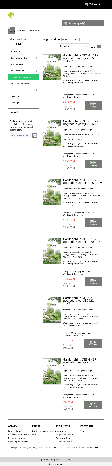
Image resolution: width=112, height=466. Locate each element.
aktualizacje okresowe (20, 83)
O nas (82, 431)
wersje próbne (17, 96)
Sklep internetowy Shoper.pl (56, 464)
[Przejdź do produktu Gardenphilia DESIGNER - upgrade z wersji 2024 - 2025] (52, 371)
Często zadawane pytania (44, 431)
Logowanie (61, 431)
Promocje (15, 102)
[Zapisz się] (34, 135)
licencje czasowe (17, 70)
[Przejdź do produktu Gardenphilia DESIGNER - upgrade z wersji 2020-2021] (52, 251)
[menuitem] (21, 30)
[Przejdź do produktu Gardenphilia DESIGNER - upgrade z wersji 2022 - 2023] (52, 310)
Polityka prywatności (18, 441)
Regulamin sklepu (16, 438)
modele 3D (15, 51)
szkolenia (14, 90)
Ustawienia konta (64, 441)
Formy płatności (15, 431)
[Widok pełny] (99, 46)
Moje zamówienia (64, 434)
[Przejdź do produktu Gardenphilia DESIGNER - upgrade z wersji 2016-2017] (52, 133)
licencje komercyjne (19, 58)
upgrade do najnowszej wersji (23, 77)
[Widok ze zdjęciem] (93, 46)
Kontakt (35, 434)
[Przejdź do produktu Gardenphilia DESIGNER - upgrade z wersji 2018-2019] (52, 192)
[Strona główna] (39, 14)
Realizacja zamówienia (18, 434)
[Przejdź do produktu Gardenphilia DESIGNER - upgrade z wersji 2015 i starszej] (52, 67)
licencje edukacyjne (18, 64)
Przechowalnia (63, 438)
